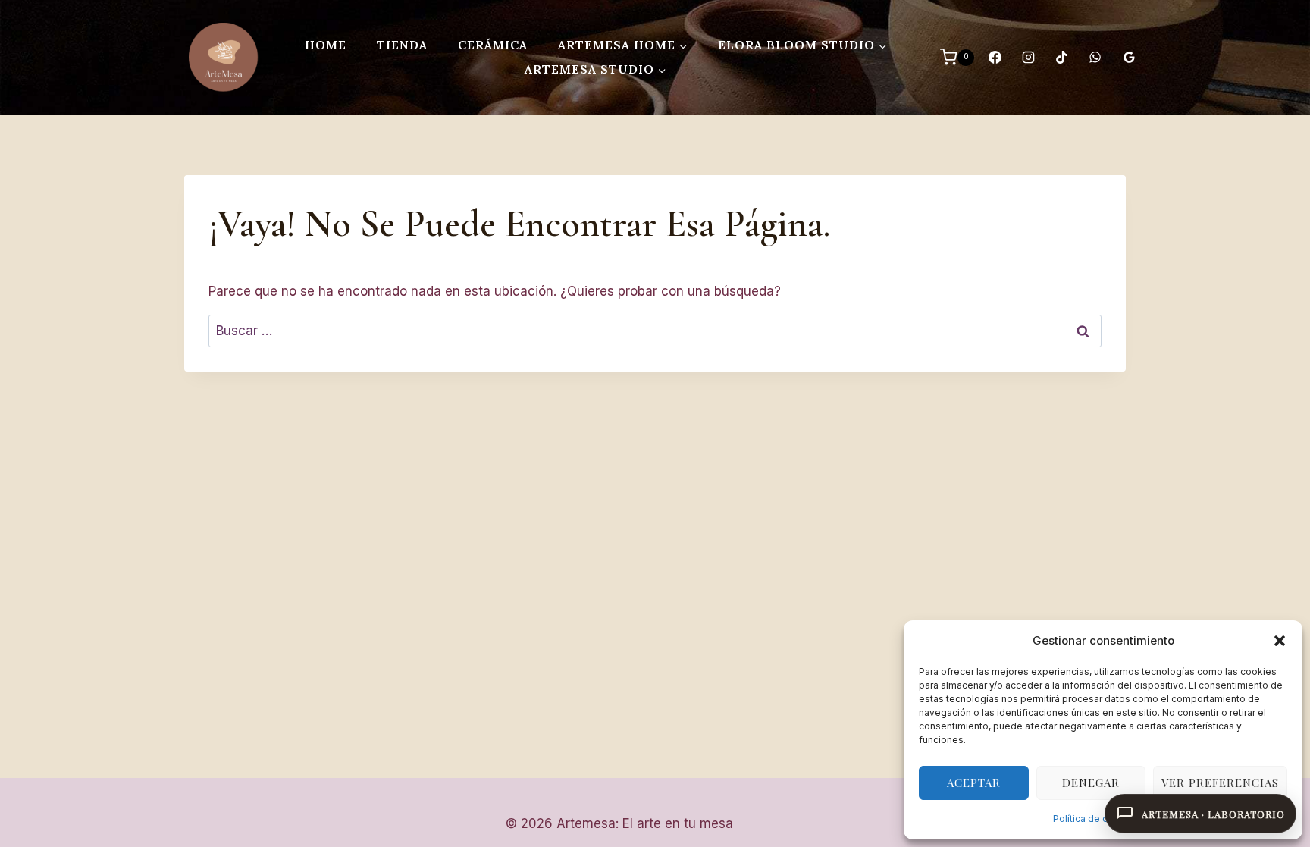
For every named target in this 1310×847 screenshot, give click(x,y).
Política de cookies (1096, 818)
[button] (1279, 640)
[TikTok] (1062, 58)
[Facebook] (995, 58)
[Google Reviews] (1129, 58)
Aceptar (974, 782)
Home (325, 44)
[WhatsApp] (1095, 58)
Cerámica (493, 44)
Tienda (402, 44)
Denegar (1091, 782)
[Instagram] (1028, 58)
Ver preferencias (1220, 782)
